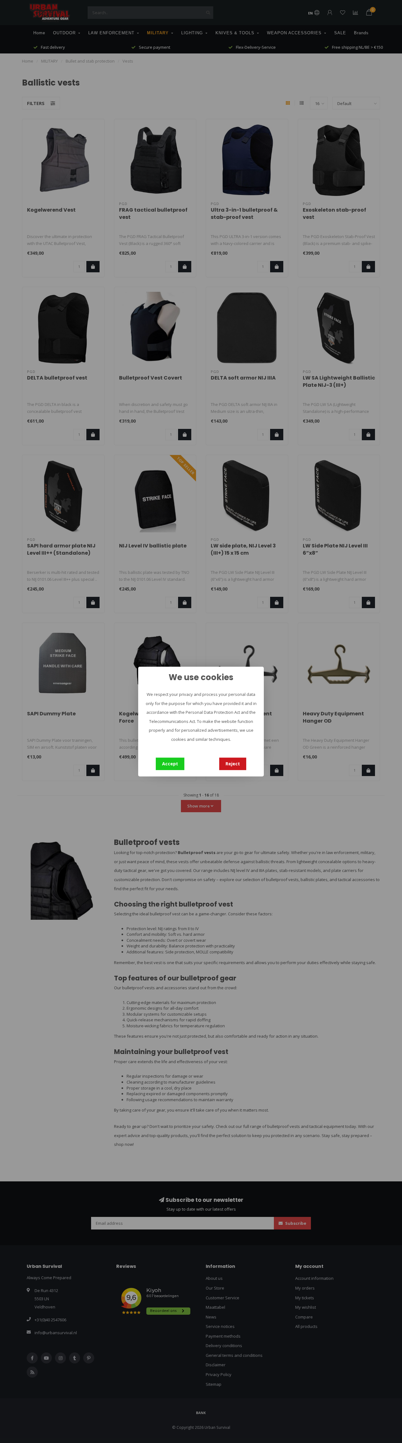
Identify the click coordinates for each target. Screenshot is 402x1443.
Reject (232, 764)
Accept (170, 764)
